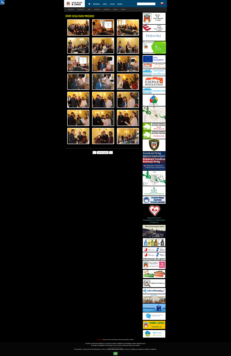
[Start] (89, 4)
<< (94, 152)
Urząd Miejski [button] (80, 9)
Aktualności (96, 4)
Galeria (105, 4)
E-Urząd (112, 4)
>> (111, 152)
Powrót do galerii (102, 152)
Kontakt (119, 4)
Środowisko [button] (107, 9)
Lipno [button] (89, 9)
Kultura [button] (123, 9)
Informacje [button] (97, 9)
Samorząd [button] (71, 9)
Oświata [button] (115, 9)
